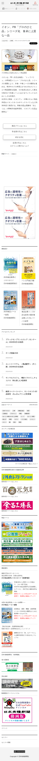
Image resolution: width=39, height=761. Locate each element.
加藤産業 (27, 413)
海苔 (28, 410)
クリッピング (21, 8)
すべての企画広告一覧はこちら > (26, 464)
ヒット (22, 416)
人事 (14, 410)
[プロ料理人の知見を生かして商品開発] (19, 60)
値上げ (4, 419)
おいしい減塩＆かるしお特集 (10, 416)
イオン (13, 154)
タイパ (4, 422)
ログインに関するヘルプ (19, 146)
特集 (20, 413)
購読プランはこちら (19, 126)
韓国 (20, 422)
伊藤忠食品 (21, 410)
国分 (14, 422)
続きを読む (19, 137)
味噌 (10, 419)
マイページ (20, 751)
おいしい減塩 (31, 416)
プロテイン (13, 413)
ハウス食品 (24, 419)
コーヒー (32, 419)
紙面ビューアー (9, 8)
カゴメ (16, 419)
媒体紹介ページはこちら (10, 481)
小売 (11, 40)
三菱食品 (5, 413)
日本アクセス (6, 410)
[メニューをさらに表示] (3, 3)
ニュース (5, 40)
